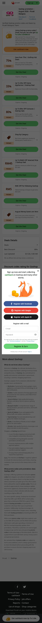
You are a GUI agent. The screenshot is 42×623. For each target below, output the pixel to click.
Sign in (30, 351)
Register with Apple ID (23, 317)
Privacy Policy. (30, 341)
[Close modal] (38, 271)
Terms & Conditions (15, 341)
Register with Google (22, 310)
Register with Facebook (23, 304)
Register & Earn (21, 346)
